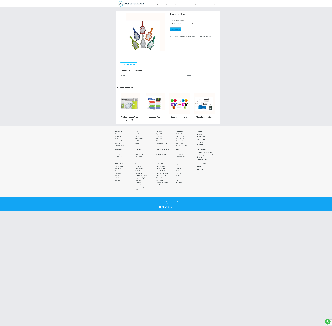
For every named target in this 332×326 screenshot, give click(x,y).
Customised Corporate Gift (204, 152)
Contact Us (208, 4)
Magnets (199, 134)
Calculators (138, 134)
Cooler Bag (138, 166)
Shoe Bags (138, 182)
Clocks (137, 136)
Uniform (178, 178)
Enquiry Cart (195, 4)
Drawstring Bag (139, 168)
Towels (178, 175)
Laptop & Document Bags (141, 175)
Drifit (177, 171)
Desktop (137, 131)
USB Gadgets (118, 178)
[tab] (128, 64)
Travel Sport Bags (139, 187)
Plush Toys (200, 144)
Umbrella (138, 149)
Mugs (116, 138)
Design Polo (179, 168)
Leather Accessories (160, 166)
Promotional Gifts (202, 164)
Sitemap (166, 203)
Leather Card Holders (161, 168)
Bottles (117, 134)
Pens (177, 149)
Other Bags (138, 180)
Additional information (129, 64)
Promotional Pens (180, 156)
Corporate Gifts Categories (162, 4)
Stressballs (200, 166)
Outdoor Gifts (201, 139)
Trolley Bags (138, 189)
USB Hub (117, 180)
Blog (202, 4)
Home (151, 4)
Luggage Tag (184, 36)
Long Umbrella (139, 156)
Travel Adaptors (180, 140)
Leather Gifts (160, 164)
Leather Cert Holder (161, 171)
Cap (177, 166)
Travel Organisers (160, 184)
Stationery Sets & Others (162, 143)
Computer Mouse (119, 166)
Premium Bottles (119, 140)
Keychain (117, 154)
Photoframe (138, 140)
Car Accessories (201, 149)
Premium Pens (179, 154)
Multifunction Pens (181, 152)
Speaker (117, 175)
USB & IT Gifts (119, 164)
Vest (177, 180)
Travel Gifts (179, 131)
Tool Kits (158, 152)
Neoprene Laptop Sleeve (141, 178)
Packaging (200, 142)
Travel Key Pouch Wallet (162, 182)
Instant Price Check (177, 20)
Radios (137, 143)
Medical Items (201, 136)
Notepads (158, 140)
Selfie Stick (118, 173)
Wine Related (200, 169)
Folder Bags (138, 171)
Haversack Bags (139, 173)
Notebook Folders (160, 178)
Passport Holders (160, 180)
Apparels (179, 164)
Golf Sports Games (202, 159)
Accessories (118, 149)
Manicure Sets (179, 134)
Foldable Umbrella (140, 152)
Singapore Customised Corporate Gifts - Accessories (199, 36)
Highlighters (159, 138)
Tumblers (117, 143)
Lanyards (199, 131)
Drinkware (118, 131)
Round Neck (179, 173)
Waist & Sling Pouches (181, 145)
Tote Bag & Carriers (140, 184)
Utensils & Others (119, 145)
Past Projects (186, 4)
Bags (136, 164)
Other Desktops (139, 138)
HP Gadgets (118, 168)
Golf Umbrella (139, 154)
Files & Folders (159, 136)
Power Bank (118, 171)
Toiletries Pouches (180, 138)
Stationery (159, 131)
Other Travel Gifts (180, 136)
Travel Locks (179, 143)
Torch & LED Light (161, 154)
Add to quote (176, 29)
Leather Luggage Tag (161, 175)
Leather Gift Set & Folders (162, 173)
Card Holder (118, 152)
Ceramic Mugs (118, 136)
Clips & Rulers (159, 134)
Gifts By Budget (176, 4)
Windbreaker (179, 182)
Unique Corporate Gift (162, 149)
